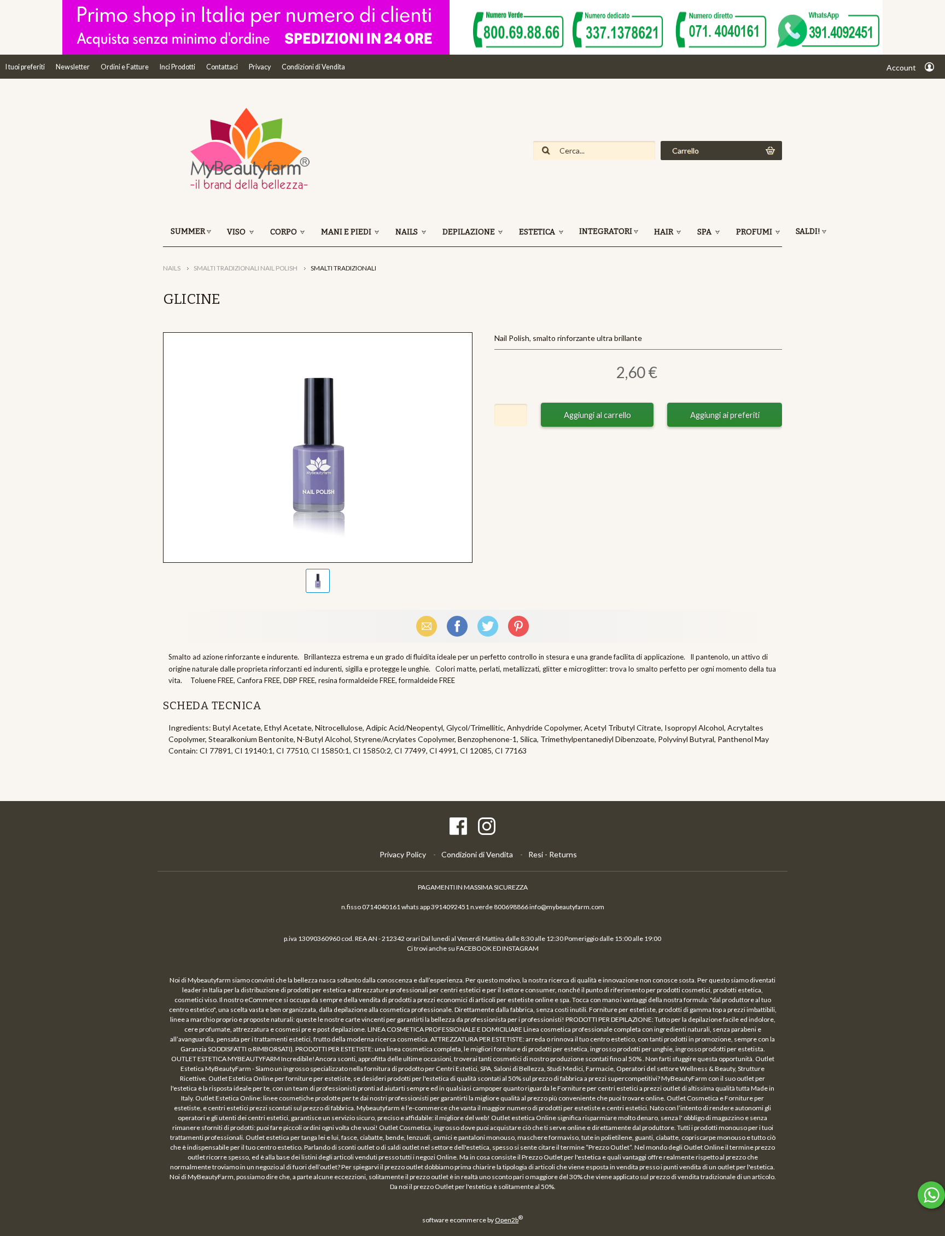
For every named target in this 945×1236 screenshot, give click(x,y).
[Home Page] (245, 188)
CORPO (284, 232)
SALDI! (808, 231)
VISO (237, 232)
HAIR (664, 232)
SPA (705, 232)
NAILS (407, 232)
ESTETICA (538, 232)
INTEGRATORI (605, 231)
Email (426, 626)
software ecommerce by (472, 1220)
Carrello (685, 150)
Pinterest (518, 626)
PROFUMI (755, 232)
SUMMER (188, 231)
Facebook (457, 626)
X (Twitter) (488, 626)
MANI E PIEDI (347, 232)
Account (901, 67)
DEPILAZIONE (469, 232)
